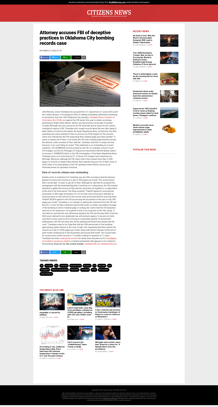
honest (94, 269)
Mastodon (46, 57)
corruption (48, 265)
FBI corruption (103, 269)
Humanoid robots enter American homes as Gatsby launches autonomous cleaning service (145, 94)
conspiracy (64, 265)
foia (56, 265)
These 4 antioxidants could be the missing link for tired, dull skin (145, 76)
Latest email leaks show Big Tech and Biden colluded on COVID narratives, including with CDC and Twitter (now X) (79, 312)
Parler (56, 57)
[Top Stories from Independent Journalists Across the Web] (109, 18)
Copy (77, 57)
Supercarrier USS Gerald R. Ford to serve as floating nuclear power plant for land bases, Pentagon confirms (145, 112)
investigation (45, 269)
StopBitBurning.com (117, 2)
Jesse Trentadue (46, 274)
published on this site (110, 398)
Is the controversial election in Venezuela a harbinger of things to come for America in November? (107, 313)
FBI (42, 265)
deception (87, 265)
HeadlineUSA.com (92, 244)
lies (94, 265)
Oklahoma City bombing (60, 269)
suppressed (74, 269)
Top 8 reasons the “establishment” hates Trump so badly (77, 344)
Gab (66, 57)
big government (75, 265)
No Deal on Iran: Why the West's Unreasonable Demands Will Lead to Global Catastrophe (144, 39)
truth (109, 265)
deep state (101, 265)
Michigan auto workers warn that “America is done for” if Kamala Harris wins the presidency (107, 345)
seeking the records (69, 238)
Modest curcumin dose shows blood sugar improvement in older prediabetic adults (143, 128)
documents (85, 269)
